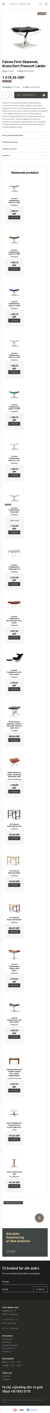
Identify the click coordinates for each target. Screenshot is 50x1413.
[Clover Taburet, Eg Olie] (14, 1160)
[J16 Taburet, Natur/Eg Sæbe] (14, 859)
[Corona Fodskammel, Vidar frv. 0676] (14, 290)
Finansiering (7, 1339)
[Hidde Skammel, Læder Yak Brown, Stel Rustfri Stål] (14, 760)
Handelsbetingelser (10, 1345)
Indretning (6, 1342)
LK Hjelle (10, 71)
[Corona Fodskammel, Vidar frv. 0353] (14, 238)
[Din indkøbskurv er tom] (46, 4)
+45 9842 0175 (20, 1391)
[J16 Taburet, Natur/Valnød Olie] (14, 906)
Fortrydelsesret (8, 1348)
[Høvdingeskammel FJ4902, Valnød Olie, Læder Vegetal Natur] (14, 1057)
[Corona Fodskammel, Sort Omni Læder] (14, 1006)
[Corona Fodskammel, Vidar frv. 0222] (14, 186)
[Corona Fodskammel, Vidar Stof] (14, 496)
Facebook (6, 1376)
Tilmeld (40, 1289)
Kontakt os (7, 1351)
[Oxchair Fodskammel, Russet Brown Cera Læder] (14, 604)
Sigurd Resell (29, 71)
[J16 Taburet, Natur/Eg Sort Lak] (14, 812)
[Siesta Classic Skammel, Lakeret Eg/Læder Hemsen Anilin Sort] (14, 710)
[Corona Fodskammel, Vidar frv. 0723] (14, 341)
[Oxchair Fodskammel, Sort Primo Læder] (14, 658)
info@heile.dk (10, 1323)
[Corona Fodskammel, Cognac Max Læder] (14, 952)
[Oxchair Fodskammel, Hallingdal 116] (14, 553)
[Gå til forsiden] (20, 4)
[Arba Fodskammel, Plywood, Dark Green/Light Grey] (14, 1111)
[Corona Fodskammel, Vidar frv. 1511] (14, 444)
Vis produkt (14, 217)
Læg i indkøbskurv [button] (26, 95)
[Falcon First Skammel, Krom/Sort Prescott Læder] (25, 33)
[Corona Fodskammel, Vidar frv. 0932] (14, 393)
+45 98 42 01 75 (11, 1319)
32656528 (14, 1328)
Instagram (6, 1379)
